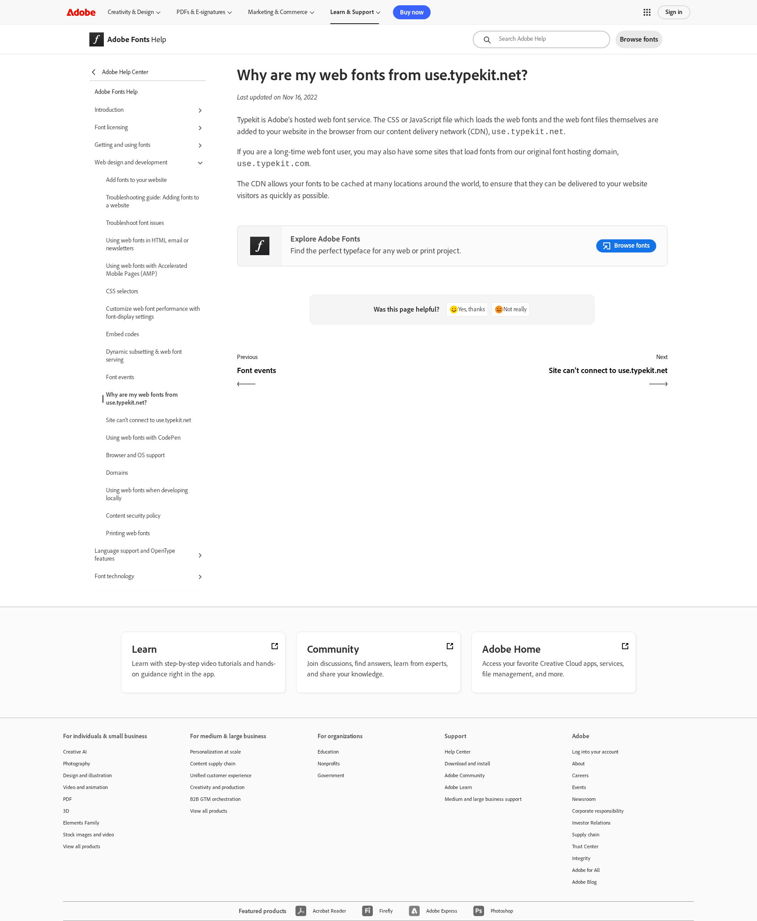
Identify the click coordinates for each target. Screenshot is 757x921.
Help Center (457, 752)
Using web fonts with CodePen (143, 437)
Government (331, 775)
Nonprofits (329, 764)
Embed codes (122, 334)
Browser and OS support (135, 455)
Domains (117, 473)
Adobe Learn (458, 787)
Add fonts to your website (136, 180)
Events (579, 787)
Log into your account (595, 752)
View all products (81, 846)
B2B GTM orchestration (215, 799)
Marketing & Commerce (278, 12)
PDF (67, 799)
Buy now (412, 12)
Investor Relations (591, 823)
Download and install (467, 764)
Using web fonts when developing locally (147, 494)
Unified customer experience (220, 775)
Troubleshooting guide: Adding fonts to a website (152, 201)
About (578, 764)
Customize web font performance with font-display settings (153, 312)
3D (66, 811)
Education (328, 752)
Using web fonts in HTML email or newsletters (147, 244)
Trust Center (585, 846)
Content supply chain (212, 764)
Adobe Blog (584, 882)
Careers (580, 775)
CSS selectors (122, 291)
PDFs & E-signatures (201, 12)
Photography (76, 764)
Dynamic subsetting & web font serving (144, 355)
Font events (120, 377)
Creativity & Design (131, 12)
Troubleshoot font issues (135, 223)
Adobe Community (465, 775)
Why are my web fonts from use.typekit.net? (142, 398)
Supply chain (585, 835)
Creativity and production (217, 787)
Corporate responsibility (598, 811)
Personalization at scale (215, 752)
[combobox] (541, 39)
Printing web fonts (128, 533)
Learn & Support (352, 12)
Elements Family (81, 823)
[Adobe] (81, 12)
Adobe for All (586, 870)
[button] (647, 12)
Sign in (674, 12)
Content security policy (133, 515)
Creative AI (75, 752)
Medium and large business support (483, 799)
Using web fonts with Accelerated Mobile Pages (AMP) (146, 269)
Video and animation (85, 787)
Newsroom (584, 799)
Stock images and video (88, 835)
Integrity (581, 858)
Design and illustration (87, 775)
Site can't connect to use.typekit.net (148, 420)
